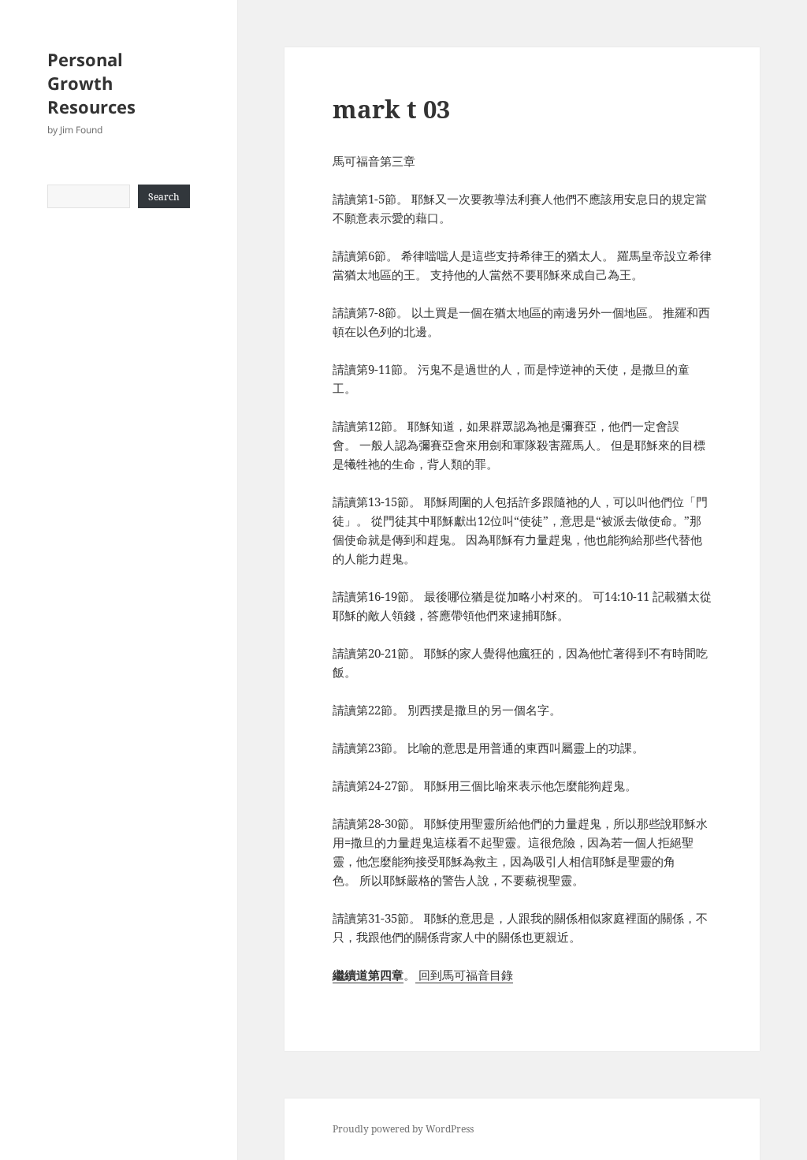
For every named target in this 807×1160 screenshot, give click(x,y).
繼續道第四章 (368, 975)
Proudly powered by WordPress (403, 1129)
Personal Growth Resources (91, 82)
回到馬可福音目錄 (464, 975)
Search (164, 196)
